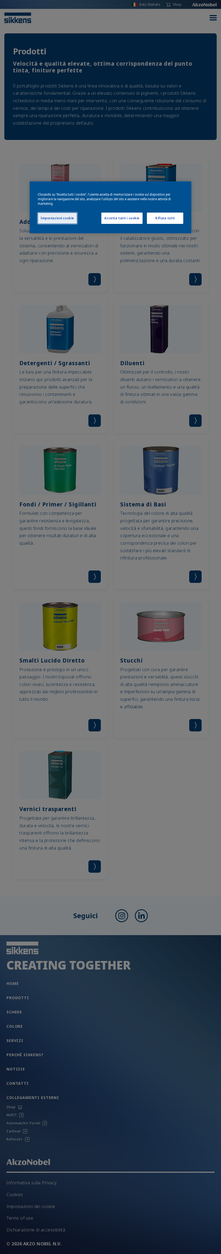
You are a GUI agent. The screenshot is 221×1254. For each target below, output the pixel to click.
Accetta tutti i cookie (122, 218)
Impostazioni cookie (57, 218)
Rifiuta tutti (165, 218)
